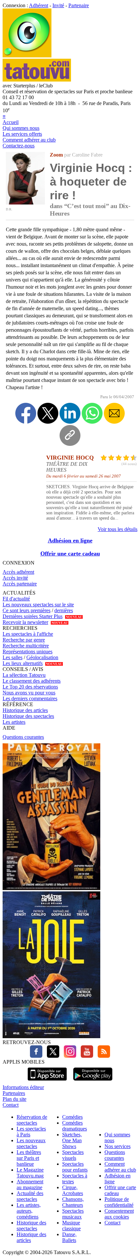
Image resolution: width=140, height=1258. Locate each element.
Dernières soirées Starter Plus (33, 616)
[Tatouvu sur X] (51, 1056)
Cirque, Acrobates (72, 1190)
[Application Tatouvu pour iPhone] (47, 1081)
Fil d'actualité (16, 598)
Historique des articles (25, 710)
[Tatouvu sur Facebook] (36, 1056)
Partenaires (14, 1093)
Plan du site (14, 1099)
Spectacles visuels (73, 1155)
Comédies (72, 1117)
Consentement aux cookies (119, 1214)
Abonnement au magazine (30, 1184)
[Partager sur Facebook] (25, 413)
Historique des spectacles (28, 716)
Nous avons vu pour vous (29, 692)
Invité (58, 5)
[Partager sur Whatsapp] (92, 413)
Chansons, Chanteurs (73, 1202)
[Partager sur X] (47, 413)
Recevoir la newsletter (25, 622)
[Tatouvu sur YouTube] (85, 1056)
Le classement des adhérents (32, 681)
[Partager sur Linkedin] (70, 413)
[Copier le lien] (70, 435)
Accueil (11, 122)
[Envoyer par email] (114, 413)
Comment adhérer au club (29, 140)
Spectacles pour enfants (75, 1167)
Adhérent (38, 5)
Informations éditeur (23, 1087)
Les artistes (14, 722)
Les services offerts (22, 134)
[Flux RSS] (102, 1056)
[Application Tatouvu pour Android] (93, 1081)
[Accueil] (27, 55)
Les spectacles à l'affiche (28, 634)
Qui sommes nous (21, 128)
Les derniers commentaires (30, 698)
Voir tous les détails (117, 529)
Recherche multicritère (26, 645)
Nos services (118, 1146)
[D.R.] (25, 202)
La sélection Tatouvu (24, 675)
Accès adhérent (18, 572)
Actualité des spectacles (30, 1196)
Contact (11, 1105)
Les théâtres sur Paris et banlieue (29, 1158)
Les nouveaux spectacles (31, 1143)
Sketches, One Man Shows (72, 1140)
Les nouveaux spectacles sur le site (38, 604)
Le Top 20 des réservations (30, 687)
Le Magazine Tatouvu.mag (30, 1172)
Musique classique (71, 1225)
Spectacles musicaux (73, 1214)
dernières (63, 610)
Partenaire (78, 5)
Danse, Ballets (69, 1237)
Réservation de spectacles (32, 1120)
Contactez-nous (19, 145)
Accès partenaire (20, 583)
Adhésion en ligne (70, 540)
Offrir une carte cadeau (70, 553)
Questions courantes (23, 737)
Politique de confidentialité (119, 1202)
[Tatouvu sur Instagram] (68, 1056)
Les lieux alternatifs (23, 663)
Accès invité (15, 578)
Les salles (12, 657)
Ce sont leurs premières (26, 610)
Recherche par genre (24, 640)
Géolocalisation (42, 657)
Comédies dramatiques (74, 1125)
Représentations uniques (27, 651)
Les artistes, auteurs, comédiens (29, 1211)
